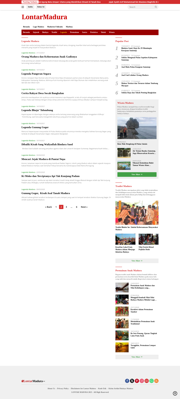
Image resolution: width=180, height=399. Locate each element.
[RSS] (156, 381)
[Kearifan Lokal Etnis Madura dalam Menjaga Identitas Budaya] (125, 239)
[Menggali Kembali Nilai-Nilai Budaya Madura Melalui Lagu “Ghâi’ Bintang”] (122, 299)
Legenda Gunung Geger (35, 127)
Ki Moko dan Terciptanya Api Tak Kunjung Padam (50, 176)
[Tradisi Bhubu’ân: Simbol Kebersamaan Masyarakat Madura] (137, 213)
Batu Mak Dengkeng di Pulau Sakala (132, 144)
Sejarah (36, 32)
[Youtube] (147, 381)
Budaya (45, 32)
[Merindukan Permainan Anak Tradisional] (122, 323)
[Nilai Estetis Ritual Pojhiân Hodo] (149, 239)
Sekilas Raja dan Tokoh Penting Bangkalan (138, 93)
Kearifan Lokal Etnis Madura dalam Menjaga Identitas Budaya (125, 249)
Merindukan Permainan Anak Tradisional (143, 322)
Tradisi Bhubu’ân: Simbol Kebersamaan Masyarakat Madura (136, 228)
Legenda (63, 32)
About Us (51, 389)
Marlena (69, 27)
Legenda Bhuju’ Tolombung (37, 110)
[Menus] (23, 7)
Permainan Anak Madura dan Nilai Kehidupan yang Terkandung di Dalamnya (143, 287)
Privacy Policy (63, 389)
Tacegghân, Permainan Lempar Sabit (143, 346)
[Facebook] (127, 381)
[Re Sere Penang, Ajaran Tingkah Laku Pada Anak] (122, 335)
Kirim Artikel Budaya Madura (121, 389)
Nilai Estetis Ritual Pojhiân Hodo (146, 248)
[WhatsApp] (151, 381)
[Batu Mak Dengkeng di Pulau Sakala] (137, 128)
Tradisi (54, 32)
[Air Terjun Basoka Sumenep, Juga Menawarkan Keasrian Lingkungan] (124, 153)
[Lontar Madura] (44, 17)
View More (136, 174)
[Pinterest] (137, 381)
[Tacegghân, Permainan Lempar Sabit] (122, 347)
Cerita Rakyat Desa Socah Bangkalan (42, 93)
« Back (48, 206)
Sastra (84, 32)
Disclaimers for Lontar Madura (83, 389)
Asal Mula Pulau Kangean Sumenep (135, 67)
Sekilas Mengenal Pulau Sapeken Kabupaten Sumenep (139, 59)
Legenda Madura (28, 53)
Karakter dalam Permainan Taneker (142, 310)
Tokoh (103, 32)
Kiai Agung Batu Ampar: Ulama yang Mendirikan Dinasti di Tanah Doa (58, 2)
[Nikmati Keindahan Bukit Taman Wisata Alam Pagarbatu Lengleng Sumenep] (124, 165)
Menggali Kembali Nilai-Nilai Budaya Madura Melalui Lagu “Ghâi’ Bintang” (143, 299)
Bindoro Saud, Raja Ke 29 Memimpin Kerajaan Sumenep (136, 49)
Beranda (26, 27)
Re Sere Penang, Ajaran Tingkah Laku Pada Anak (144, 334)
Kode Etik (102, 389)
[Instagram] (142, 381)
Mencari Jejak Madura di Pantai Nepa (43, 159)
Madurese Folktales (55, 27)
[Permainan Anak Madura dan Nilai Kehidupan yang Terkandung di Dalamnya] (122, 287)
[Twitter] (132, 381)
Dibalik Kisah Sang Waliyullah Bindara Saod (47, 144)
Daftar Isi (40, 7)
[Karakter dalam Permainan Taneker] (122, 311)
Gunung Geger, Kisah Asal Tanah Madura (45, 193)
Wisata (112, 32)
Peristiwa (94, 32)
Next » (84, 206)
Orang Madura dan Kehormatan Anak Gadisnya (49, 56)
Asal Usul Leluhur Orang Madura (135, 75)
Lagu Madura (38, 27)
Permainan (74, 32)
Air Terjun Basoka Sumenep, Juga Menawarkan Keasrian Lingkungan (144, 152)
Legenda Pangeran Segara (36, 73)
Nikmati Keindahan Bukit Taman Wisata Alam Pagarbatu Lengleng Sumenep (143, 164)
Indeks (30, 7)
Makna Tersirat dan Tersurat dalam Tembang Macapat (139, 84)
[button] (156, 7)
